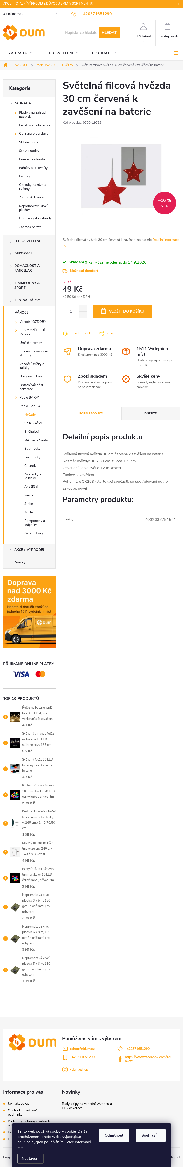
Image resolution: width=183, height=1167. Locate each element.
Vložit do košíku (126, 311)
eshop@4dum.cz (82, 1048)
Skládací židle (29, 142)
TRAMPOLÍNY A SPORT (27, 285)
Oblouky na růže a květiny (32, 187)
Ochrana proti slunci (34, 133)
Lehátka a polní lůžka (34, 125)
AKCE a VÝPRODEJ (29, 550)
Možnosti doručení (84, 271)
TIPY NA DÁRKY (27, 300)
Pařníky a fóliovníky (33, 168)
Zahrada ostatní (30, 227)
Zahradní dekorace (32, 197)
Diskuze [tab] (150, 413)
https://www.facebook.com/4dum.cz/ (148, 1059)
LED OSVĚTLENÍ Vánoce (32, 332)
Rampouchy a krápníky (34, 522)
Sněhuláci (31, 431)
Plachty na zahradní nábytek (33, 114)
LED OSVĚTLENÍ (27, 241)
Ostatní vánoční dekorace (31, 387)
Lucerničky (32, 457)
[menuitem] (21, 53)
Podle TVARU (30, 406)
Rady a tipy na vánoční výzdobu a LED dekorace (87, 1105)
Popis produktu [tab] (92, 413)
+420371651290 (137, 1048)
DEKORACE (23, 253)
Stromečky (32, 448)
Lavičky (24, 176)
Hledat (109, 32)
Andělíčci (31, 486)
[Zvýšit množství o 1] (83, 308)
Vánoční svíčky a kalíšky (32, 366)
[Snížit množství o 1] (83, 314)
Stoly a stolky (29, 150)
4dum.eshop (79, 1069)
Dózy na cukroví (31, 376)
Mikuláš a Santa (36, 440)
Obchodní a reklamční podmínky (24, 1112)
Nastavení (30, 1158)
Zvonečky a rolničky (32, 476)
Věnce (28, 495)
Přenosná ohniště (32, 159)
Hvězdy (30, 414)
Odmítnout (114, 1135)
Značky (19, 562)
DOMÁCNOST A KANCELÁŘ (27, 268)
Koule (28, 512)
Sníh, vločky (33, 423)
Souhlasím (151, 1135)
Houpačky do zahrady (35, 218)
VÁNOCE (21, 312)
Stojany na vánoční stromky (34, 353)
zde (20, 1147)
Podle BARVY (30, 397)
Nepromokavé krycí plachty (33, 208)
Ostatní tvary (34, 533)
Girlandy (30, 465)
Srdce (28, 504)
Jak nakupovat (13, 14)
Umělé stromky (31, 342)
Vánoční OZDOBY (33, 322)
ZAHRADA (22, 103)
